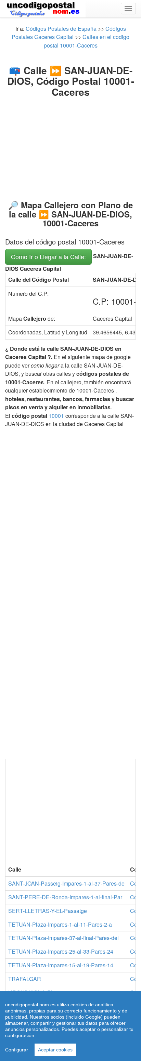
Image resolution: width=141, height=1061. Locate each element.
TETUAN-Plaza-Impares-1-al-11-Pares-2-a (60, 924)
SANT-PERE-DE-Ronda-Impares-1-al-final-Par (65, 897)
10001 (56, 416)
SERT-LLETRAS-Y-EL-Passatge (47, 911)
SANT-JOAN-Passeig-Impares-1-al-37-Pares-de (66, 883)
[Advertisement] (70, 143)
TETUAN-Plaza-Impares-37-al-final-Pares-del (63, 938)
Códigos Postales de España (61, 28)
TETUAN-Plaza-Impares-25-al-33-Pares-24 (60, 951)
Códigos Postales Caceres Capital (69, 33)
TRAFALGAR (24, 979)
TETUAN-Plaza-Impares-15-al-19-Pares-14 (60, 965)
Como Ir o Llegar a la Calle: (48, 256)
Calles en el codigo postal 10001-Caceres (87, 41)
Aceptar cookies (55, 1049)
